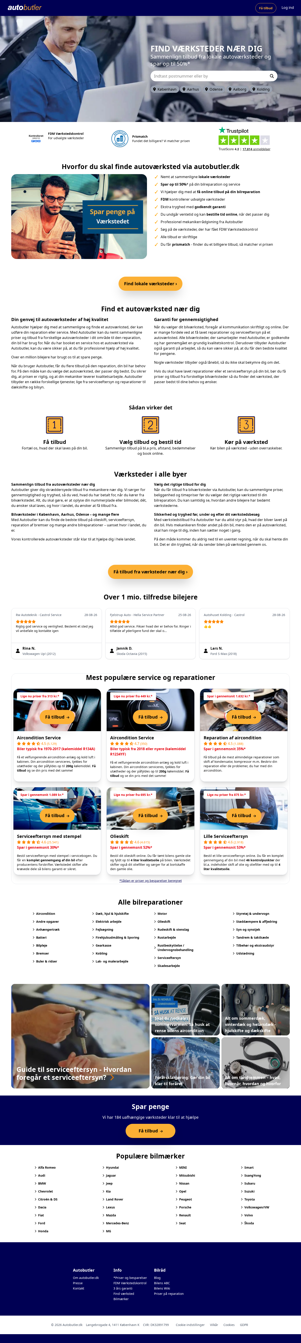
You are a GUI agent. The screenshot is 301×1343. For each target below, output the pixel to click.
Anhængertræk (48, 929)
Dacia (42, 1207)
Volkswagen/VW (256, 1207)
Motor (162, 913)
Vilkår (214, 1325)
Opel (182, 1191)
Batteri (41, 937)
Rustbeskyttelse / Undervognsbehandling (175, 947)
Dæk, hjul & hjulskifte (112, 913)
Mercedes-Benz (117, 1223)
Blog (157, 1278)
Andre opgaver (47, 921)
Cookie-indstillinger (190, 1325)
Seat (182, 1223)
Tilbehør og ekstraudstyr (255, 945)
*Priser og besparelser (130, 1278)
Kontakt (78, 1288)
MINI (183, 1167)
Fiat (41, 1215)
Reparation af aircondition (232, 738)
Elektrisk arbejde (108, 921)
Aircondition (45, 913)
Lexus (110, 1207)
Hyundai (112, 1167)
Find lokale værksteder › (150, 284)
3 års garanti (122, 1288)
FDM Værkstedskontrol (130, 1283)
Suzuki (249, 1191)
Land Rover (114, 1199)
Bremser (42, 953)
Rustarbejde (167, 937)
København (167, 89)
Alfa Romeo (47, 1167)
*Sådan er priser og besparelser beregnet (150, 881)
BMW (42, 1183)
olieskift (100, 519)
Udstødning (245, 953)
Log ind (288, 7)
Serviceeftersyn (169, 958)
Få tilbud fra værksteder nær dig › (150, 572)
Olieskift (119, 836)
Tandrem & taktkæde (252, 937)
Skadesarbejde (169, 966)
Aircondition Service (39, 738)
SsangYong (252, 1175)
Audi (41, 1175)
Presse (78, 1283)
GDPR (244, 1325)
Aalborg (239, 89)
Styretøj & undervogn (252, 913)
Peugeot (185, 1199)
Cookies (229, 1325)
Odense (216, 89)
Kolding (263, 89)
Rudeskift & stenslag (173, 929)
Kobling (101, 953)
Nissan (184, 1183)
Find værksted (123, 1294)
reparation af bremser (29, 525)
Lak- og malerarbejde (112, 961)
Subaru (249, 1183)
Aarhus (193, 89)
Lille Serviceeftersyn (226, 836)
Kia (108, 1191)
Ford (41, 1223)
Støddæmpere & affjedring (256, 921)
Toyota (249, 1199)
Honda (43, 1231)
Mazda (111, 1215)
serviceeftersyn (121, 519)
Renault (185, 1215)
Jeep (109, 1183)
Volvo (248, 1215)
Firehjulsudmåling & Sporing (117, 937)
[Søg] (272, 76)
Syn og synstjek (248, 929)
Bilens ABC (162, 1283)
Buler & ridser (46, 961)
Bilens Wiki (162, 1288)
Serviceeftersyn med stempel (49, 836)
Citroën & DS (48, 1199)
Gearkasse (103, 945)
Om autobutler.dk (86, 1278)
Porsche (185, 1207)
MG (108, 1231)
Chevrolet (45, 1191)
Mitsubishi (187, 1175)
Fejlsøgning (104, 929)
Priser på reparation (169, 1294)
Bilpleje (41, 945)
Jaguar (111, 1175)
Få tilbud (266, 8)
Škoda (249, 1223)
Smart (249, 1167)
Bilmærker (121, 1299)
